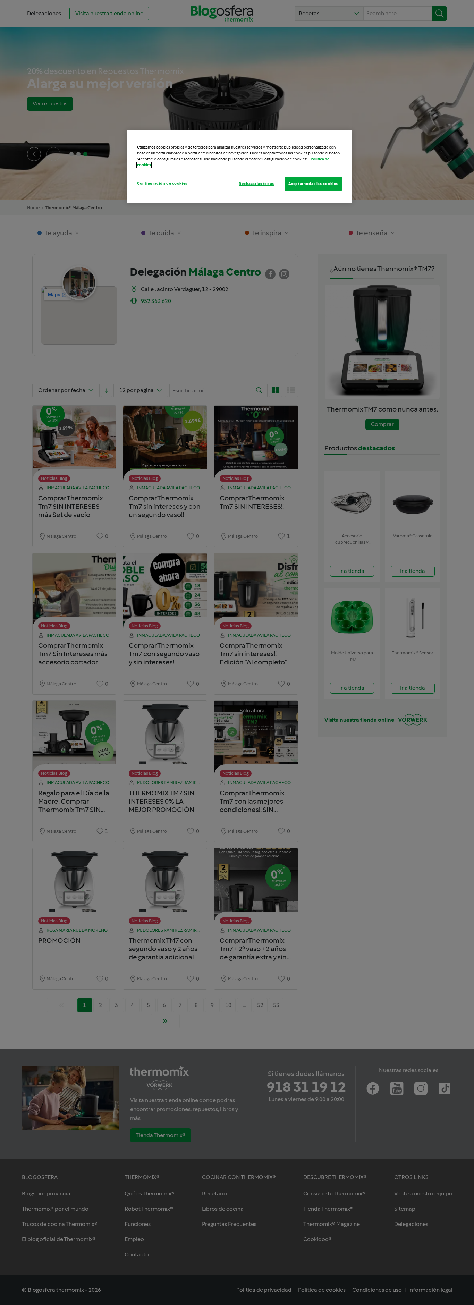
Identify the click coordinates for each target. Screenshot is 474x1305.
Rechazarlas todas (256, 183)
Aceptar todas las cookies (313, 183)
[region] (239, 166)
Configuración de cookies (162, 183)
